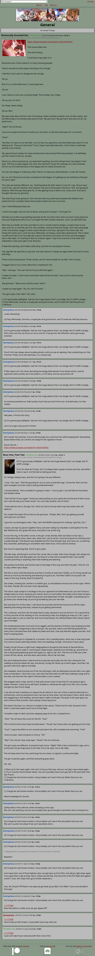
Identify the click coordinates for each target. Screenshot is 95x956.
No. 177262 (37, 915)
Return (39, 5)
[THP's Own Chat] (79, 951)
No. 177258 (36, 896)
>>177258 (8, 919)
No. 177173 (37, 326)
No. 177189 (36, 411)
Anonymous (8, 915)
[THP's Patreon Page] (16, 951)
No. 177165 (64, 36)
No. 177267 (37, 929)
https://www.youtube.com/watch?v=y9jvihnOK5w (26, 447)
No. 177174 (37, 343)
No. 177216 (36, 817)
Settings (90, 1)
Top (46, 5)
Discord (52, 946)
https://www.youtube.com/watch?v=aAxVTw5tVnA (50, 41)
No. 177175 (37, 362)
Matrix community (84, 946)
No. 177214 (36, 787)
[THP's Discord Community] (47, 951)
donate (26, 946)
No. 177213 (59, 455)
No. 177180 (37, 381)
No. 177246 (36, 864)
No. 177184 (36, 392)
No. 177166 (37, 310)
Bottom (53, 5)
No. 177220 (36, 831)
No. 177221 (36, 842)
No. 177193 (36, 433)
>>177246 (8, 905)
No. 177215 (36, 803)
